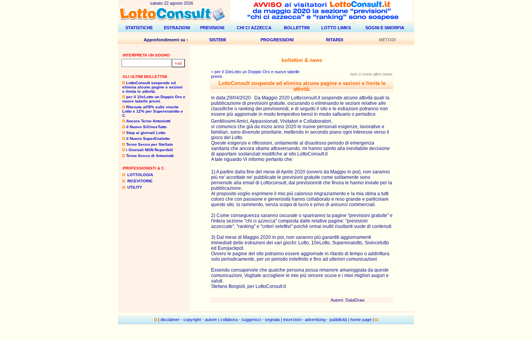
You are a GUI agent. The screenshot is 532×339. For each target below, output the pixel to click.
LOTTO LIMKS (336, 27)
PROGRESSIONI (277, 39)
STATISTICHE (139, 27)
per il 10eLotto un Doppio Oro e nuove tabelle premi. (153, 99)
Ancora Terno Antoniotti (148, 121)
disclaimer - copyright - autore (188, 319)
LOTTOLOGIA (140, 175)
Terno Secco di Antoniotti (150, 156)
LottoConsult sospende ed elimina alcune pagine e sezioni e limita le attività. (152, 87)
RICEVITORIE (140, 181)
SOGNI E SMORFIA (384, 27)
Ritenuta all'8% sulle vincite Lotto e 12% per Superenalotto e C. (152, 111)
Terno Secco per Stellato (149, 144)
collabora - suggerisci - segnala (250, 319)
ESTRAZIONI (177, 27)
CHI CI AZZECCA (254, 27)
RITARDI (334, 39)
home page (361, 319)
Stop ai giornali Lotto (146, 133)
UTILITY (134, 187)
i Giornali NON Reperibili (149, 150)
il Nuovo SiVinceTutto (146, 127)
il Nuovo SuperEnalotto (148, 138)
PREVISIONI (212, 27)
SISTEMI (217, 39)
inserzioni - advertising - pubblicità (315, 319)
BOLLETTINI (297, 27)
